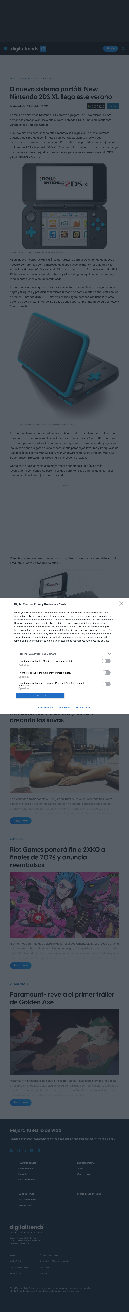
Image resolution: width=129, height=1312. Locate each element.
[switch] (106, 661)
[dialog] (64, 656)
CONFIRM (40, 695)
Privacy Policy (83, 707)
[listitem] (64, 653)
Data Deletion (45, 707)
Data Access (64, 707)
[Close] (122, 604)
